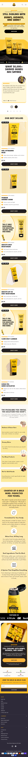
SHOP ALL (3, 699)
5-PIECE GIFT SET (4, 712)
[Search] (22, 4)
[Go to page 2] (10, 111)
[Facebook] (15, 746)
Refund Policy (4, 735)
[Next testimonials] (16, 106)
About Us (3, 718)
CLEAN (2, 708)
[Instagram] (12, 746)
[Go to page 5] (20, 111)
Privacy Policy (4, 739)
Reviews (3, 724)
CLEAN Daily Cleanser (9, 339)
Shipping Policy (4, 733)
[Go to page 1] (7, 111)
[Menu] (2, 4)
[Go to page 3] (14, 111)
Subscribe (14, 689)
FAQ (2, 731)
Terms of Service (5, 737)
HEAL (2, 701)
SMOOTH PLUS (4, 703)
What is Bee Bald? (5, 720)
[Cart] (25, 4)
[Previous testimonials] (11, 106)
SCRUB (2, 707)
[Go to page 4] (17, 111)
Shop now (14, 660)
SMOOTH (3, 710)
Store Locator (4, 722)
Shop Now (14, 164)
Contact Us (3, 729)
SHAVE (2, 705)
